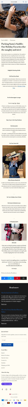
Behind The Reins (5, 355)
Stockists (3, 363)
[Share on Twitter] (11, 278)
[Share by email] (23, 278)
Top (15, 103)
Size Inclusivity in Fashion (9, 293)
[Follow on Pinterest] (10, 389)
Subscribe (7, 344)
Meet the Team (4, 358)
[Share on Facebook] (4, 278)
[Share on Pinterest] (17, 278)
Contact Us (4, 360)
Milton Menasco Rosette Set (14, 180)
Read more (3, 304)
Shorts (18, 103)
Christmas (12, 40)
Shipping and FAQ (5, 365)
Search (2, 353)
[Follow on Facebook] (2, 389)
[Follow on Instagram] (6, 389)
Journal (3, 367)
